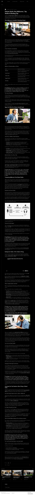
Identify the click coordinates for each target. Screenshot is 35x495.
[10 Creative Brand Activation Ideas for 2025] (29, 473)
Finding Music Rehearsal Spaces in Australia (16, 477)
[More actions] (29, 9)
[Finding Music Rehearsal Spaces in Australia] (17, 473)
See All (33, 468)
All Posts (2, 4)
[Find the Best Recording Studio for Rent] (6, 473)
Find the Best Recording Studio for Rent (6, 477)
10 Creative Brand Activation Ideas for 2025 (28, 477)
